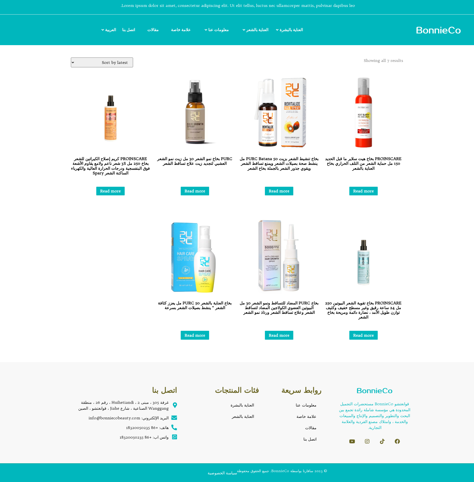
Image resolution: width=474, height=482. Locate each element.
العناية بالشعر (257, 29)
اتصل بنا (128, 29)
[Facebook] (397, 441)
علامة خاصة (181, 29)
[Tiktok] (382, 441)
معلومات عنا (218, 29)
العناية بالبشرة (291, 29)
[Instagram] (367, 441)
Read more (363, 190)
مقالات (153, 29)
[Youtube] (352, 441)
